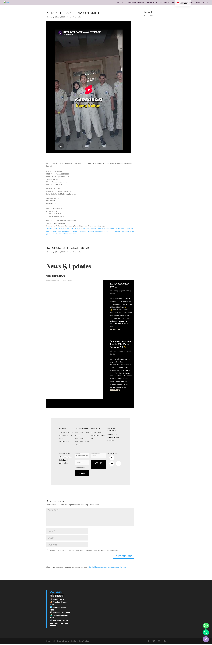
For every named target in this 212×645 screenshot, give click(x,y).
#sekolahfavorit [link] (70, 234)
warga (52, 17)
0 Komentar (77, 17)
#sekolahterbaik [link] (58, 234)
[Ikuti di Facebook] (111, 457)
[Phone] (206, 632)
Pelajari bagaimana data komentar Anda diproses (107, 567)
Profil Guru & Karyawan (135, 2)
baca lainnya (115, 329)
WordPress (86, 641)
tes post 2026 (55, 276)
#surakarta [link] (53, 231)
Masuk (82, 473)
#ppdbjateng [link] (100, 231)
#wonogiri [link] (68, 231)
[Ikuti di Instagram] (118, 463)
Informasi (163, 2)
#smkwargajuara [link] (125, 228)
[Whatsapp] (206, 626)
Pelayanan (151, 2)
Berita (198, 2)
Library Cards (112, 434)
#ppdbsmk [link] (92, 231)
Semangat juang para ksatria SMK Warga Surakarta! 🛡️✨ (121, 344)
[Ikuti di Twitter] (111, 463)
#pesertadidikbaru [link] (112, 231)
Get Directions (64, 441)
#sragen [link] (85, 231)
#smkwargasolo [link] (77, 228)
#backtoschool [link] (88, 228)
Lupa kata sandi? (80, 467)
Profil (119, 2)
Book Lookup (63, 463)
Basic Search (63, 460)
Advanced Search (65, 457)
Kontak (205, 2)
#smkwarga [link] (50, 228)
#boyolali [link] (60, 231)
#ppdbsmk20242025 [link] (111, 228)
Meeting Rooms (113, 437)
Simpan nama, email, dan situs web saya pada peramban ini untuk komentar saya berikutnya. (84, 550)
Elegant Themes (63, 641)
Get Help (110, 440)
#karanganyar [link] (77, 231)
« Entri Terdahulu (115, 398)
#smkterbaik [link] (98, 228)
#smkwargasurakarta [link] (63, 228)
